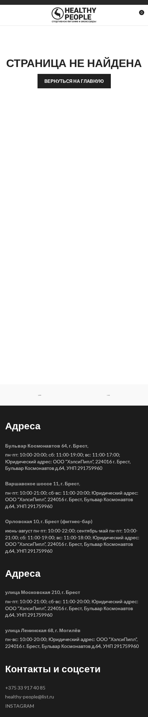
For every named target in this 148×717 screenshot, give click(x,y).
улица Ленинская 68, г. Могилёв (43, 630)
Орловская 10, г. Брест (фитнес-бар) (49, 521)
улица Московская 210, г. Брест (42, 592)
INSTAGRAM (19, 706)
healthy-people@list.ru (29, 696)
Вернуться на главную (74, 81)
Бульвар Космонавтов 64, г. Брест (46, 446)
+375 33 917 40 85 (25, 688)
